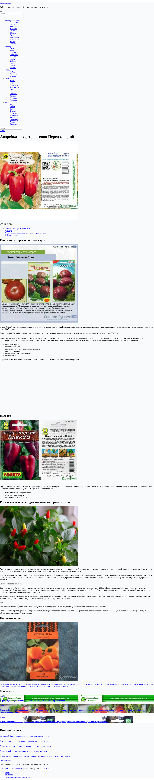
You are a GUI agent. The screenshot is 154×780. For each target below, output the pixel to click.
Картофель (14, 55)
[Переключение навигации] (1, 11)
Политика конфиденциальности (18, 777)
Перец (12, 59)
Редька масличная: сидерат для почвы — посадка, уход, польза (25, 746)
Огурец (13, 52)
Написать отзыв (12, 235)
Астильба (13, 96)
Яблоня (13, 33)
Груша (12, 24)
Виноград (14, 22)
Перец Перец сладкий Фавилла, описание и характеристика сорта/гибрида (32, 701)
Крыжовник (15, 39)
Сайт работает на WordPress (11, 768)
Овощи (8, 46)
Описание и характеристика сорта (18, 229)
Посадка (9, 231)
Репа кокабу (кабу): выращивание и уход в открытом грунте (24, 736)
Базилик (13, 111)
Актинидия (14, 37)
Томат (12, 48)
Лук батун (14, 115)
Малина (13, 44)
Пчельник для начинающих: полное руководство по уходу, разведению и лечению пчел (36, 756)
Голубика (13, 74)
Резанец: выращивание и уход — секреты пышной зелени (24, 741)
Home (7, 773)
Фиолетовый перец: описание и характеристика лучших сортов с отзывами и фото (34, 686)
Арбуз (12, 72)
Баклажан (14, 57)
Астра (12, 81)
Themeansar (46, 768)
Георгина (13, 100)
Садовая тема (5, 3)
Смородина (14, 35)
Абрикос (13, 29)
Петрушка (14, 113)
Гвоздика (13, 98)
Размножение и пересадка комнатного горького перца (26, 233)
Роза (11, 89)
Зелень (7, 102)
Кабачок (13, 61)
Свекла (13, 65)
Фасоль (13, 68)
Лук (11, 109)
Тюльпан (13, 94)
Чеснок (13, 118)
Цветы (7, 78)
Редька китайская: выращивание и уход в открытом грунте (24, 751)
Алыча (12, 42)
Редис (12, 104)
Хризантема (14, 87)
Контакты (9, 775)
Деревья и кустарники (14, 20)
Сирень (13, 91)
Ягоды (7, 70)
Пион (12, 83)
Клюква (13, 76)
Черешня (13, 26)
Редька (12, 122)
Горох (12, 63)
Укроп (12, 107)
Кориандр (14, 120)
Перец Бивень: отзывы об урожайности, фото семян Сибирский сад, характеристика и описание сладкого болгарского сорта (54, 722)
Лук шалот (14, 124)
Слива (12, 31)
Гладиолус (14, 85)
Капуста (13, 50)
